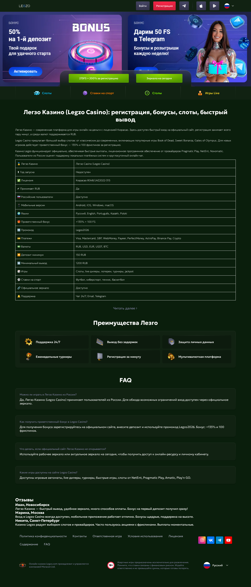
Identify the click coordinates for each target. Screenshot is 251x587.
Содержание (29, 544)
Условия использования (145, 536)
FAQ (47, 544)
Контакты (80, 536)
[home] (24, 5)
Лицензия (175, 536)
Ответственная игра (107, 536)
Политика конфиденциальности (43, 536)
